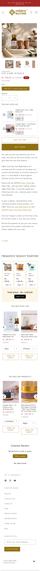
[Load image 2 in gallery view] (18, 64)
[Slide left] (2, 64)
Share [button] (6, 241)
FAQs (6, 508)
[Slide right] (37, 64)
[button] (2, 12)
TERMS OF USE (10, 523)
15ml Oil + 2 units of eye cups (15, 88)
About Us (7, 494)
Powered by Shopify (9, 563)
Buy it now (20, 147)
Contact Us (8, 503)
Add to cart (20, 296)
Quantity (4, 93)
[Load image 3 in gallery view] (27, 64)
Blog (6, 528)
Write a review (20, 456)
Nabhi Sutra (12, 561)
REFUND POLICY (10, 518)
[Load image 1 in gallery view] (9, 64)
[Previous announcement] (2, 3)
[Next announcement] (37, 3)
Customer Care (9, 499)
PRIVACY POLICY (10, 513)
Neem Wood (26, 183)
